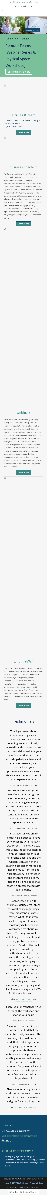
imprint (40, 1179)
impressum (31, 1179)
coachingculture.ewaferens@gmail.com (24, 2)
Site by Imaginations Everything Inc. (29, 1187)
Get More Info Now (19, 72)
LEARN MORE (23, 132)
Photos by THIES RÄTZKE (11, 1183)
